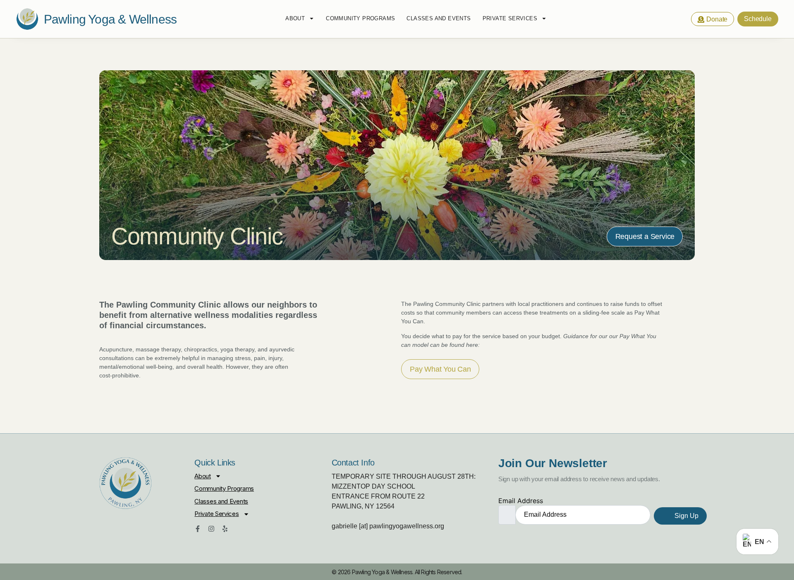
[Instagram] (211, 528)
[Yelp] (225, 528)
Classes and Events (439, 18)
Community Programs (360, 18)
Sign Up (685, 515)
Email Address (520, 500)
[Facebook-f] (197, 528)
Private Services (510, 18)
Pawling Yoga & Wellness (110, 19)
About (295, 18)
